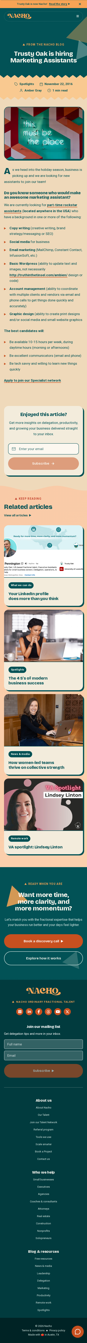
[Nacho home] (19, 16)
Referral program (43, 1129)
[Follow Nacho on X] (67, 1011)
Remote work (43, 1302)
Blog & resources (43, 1251)
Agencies (43, 1194)
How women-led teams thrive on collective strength (36, 765)
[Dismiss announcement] (80, 4)
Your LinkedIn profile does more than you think (33, 596)
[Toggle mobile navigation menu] (78, 16)
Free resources (43, 1258)
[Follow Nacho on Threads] (48, 1011)
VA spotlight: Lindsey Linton (35, 847)
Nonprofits (43, 1230)
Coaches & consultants (43, 1201)
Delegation (43, 1280)
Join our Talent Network (43, 1122)
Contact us (43, 1158)
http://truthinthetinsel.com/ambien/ (38, 275)
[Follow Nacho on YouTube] (57, 1011)
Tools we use (43, 1137)
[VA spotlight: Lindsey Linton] (43, 804)
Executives (43, 1186)
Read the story (58, 3)
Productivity (43, 1295)
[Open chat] (78, 1332)
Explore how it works (43, 958)
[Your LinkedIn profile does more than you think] (43, 551)
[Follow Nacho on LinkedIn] (29, 1011)
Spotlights (26, 84)
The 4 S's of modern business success (27, 680)
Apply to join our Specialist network (32, 380)
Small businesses (43, 1179)
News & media (43, 1265)
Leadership (43, 1273)
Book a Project (43, 1151)
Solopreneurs (43, 1238)
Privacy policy (57, 1330)
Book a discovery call (41, 941)
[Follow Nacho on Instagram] (19, 1011)
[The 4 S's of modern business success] (43, 636)
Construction (43, 1223)
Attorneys (43, 1208)
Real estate (43, 1216)
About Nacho (43, 1107)
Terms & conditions (33, 1330)
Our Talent (43, 1114)
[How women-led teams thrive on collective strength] (43, 720)
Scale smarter (44, 1144)
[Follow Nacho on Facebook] (38, 1011)
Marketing (43, 1288)
